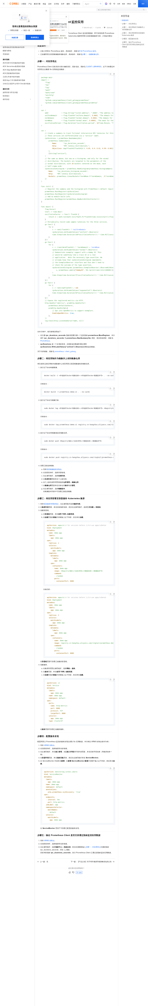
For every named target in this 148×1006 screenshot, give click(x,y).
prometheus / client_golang (65, 351)
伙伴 (62, 4)
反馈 (80, 872)
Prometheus (45, 341)
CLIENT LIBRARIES (93, 66)
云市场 (56, 4)
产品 (30, 4)
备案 (123, 4)
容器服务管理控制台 (51, 504)
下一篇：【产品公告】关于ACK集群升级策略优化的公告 (91, 861)
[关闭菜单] (3, 3)
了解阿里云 (76, 4)
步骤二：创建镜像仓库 (90, 54)
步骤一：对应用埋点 (93, 847)
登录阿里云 (35, 37)
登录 (143, 4)
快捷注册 (15, 37)
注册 (134, 4)
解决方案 (37, 4)
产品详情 (98, 27)
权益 (44, 4)
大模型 (23, 4)
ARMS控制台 (49, 745)
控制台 (129, 4)
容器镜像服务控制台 (54, 469)
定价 (50, 4)
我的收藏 (109, 27)
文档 (118, 4)
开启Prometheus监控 (87, 51)
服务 (68, 4)
